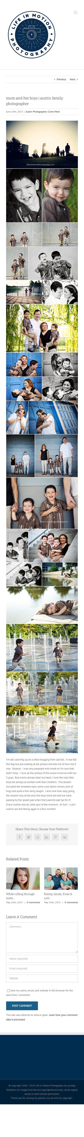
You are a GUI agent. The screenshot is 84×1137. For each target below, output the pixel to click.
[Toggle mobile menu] (76, 12)
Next (72, 79)
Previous (61, 79)
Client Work (54, 111)
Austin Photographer (36, 111)
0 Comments (33, 902)
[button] (9, 886)
